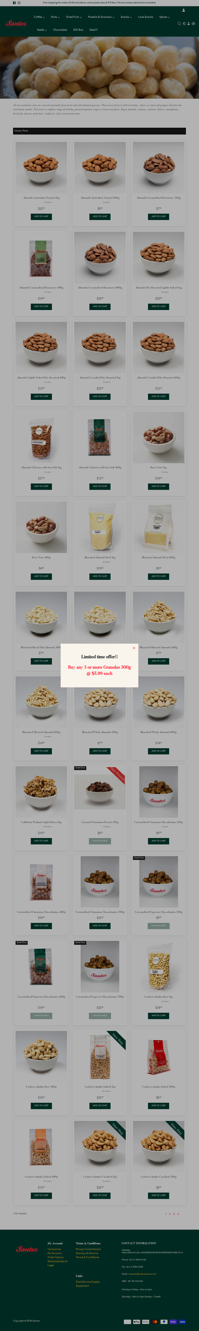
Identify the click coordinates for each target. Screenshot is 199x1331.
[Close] (134, 648)
